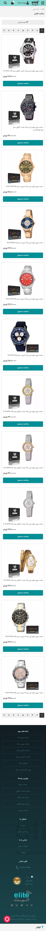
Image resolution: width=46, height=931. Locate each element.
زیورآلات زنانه (23, 763)
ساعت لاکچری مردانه (23, 757)
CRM (17, 916)
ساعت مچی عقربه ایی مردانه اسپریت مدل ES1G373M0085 (24, 636)
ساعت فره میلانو (23, 797)
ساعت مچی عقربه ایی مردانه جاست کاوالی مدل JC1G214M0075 (28, 129)
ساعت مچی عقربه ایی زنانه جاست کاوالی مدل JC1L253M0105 (23, 468)
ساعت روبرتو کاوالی (23, 804)
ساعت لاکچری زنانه (23, 750)
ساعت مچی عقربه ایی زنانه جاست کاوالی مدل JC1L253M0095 (23, 411)
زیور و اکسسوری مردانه (23, 769)
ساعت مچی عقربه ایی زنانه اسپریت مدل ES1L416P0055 (25, 355)
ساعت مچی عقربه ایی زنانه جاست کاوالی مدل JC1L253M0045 (23, 524)
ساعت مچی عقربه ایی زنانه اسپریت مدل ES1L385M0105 (25, 242)
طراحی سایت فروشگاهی (28, 916)
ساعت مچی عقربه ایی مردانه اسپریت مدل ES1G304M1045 (24, 299)
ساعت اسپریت (23, 810)
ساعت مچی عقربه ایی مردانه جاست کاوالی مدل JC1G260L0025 (23, 71)
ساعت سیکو (23, 784)
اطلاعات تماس (23, 846)
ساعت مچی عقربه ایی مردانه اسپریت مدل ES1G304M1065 (24, 186)
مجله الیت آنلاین (23, 831)
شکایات (23, 852)
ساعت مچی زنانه (23, 737)
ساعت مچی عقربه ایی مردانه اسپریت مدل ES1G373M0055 (24, 693)
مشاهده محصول (23, 83)
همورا (12, 916)
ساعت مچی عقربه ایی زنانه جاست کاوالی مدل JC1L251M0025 (23, 580)
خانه (43, 9)
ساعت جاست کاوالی (23, 791)
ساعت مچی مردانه (23, 744)
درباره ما (23, 825)
